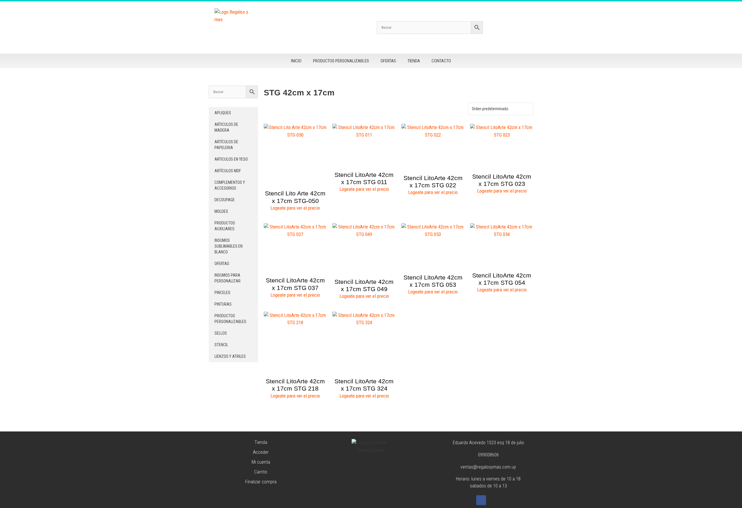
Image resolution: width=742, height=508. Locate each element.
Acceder (261, 452)
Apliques (222, 112)
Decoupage (224, 199)
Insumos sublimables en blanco (228, 246)
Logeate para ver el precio (295, 208)
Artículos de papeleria (226, 144)
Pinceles (222, 292)
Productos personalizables (341, 61)
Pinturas (223, 304)
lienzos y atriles (230, 356)
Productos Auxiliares (224, 226)
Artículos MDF (227, 170)
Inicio (296, 61)
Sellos (220, 333)
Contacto (441, 61)
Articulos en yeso (231, 159)
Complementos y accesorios (229, 185)
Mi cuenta (261, 462)
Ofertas (388, 61)
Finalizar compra (261, 482)
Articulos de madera (226, 127)
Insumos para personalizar (227, 278)
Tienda (414, 61)
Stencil (221, 344)
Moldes (221, 211)
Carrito (260, 472)
